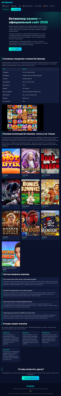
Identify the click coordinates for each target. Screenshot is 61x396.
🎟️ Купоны (52, 5)
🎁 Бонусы (46, 5)
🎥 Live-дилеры (38, 5)
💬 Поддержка (6, 5)
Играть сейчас (15, 49)
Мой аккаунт (6, 9)
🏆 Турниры (13, 5)
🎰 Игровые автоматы (28, 5)
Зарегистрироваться (30, 378)
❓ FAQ (19, 5)
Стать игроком (16, 9)
